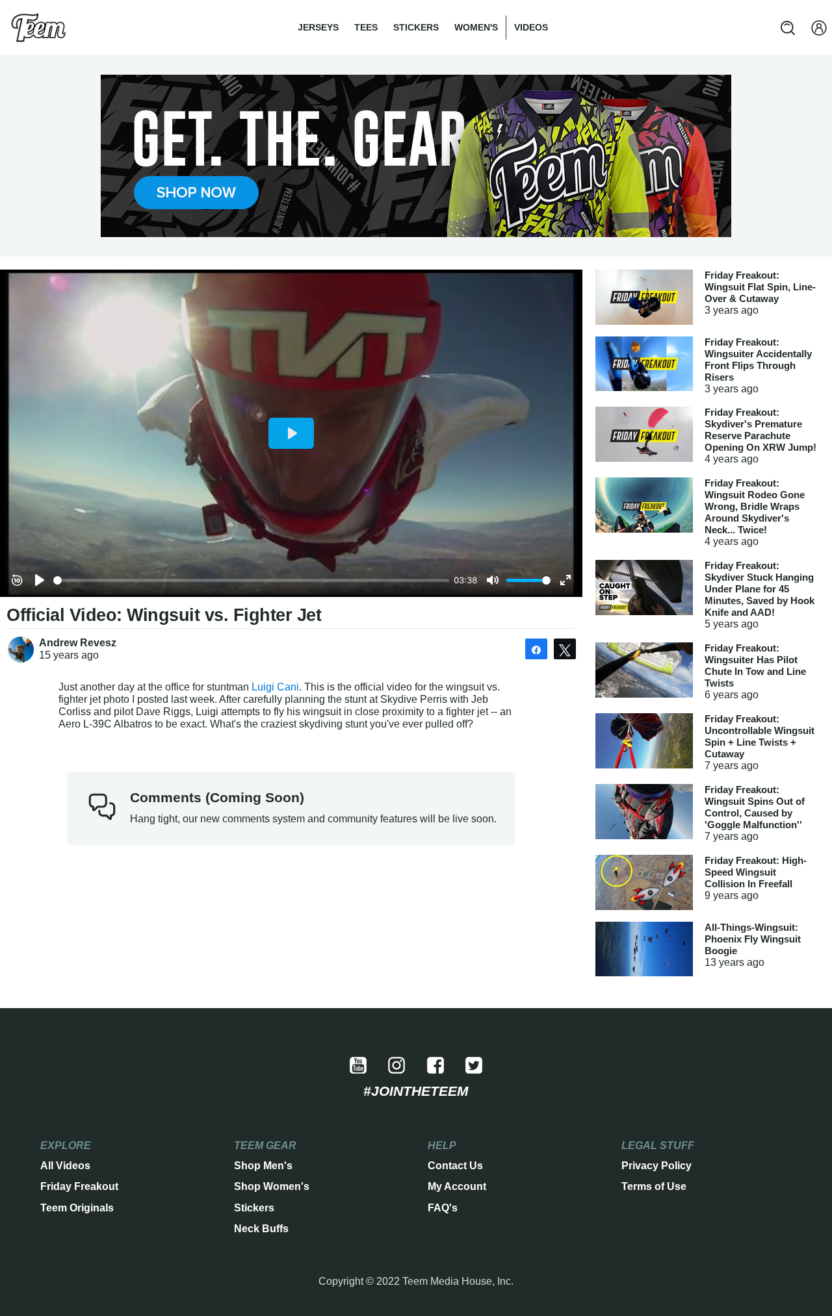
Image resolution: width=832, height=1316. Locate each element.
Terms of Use (653, 1186)
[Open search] (788, 28)
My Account (457, 1186)
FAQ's (443, 1207)
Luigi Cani (275, 686)
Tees (366, 27)
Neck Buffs (261, 1228)
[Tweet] (564, 649)
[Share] (536, 649)
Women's (476, 27)
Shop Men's (263, 1165)
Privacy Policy (656, 1165)
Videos (531, 27)
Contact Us (455, 1165)
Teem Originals (77, 1207)
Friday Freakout (79, 1186)
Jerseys (318, 27)
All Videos (65, 1165)
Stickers (416, 27)
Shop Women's (271, 1186)
